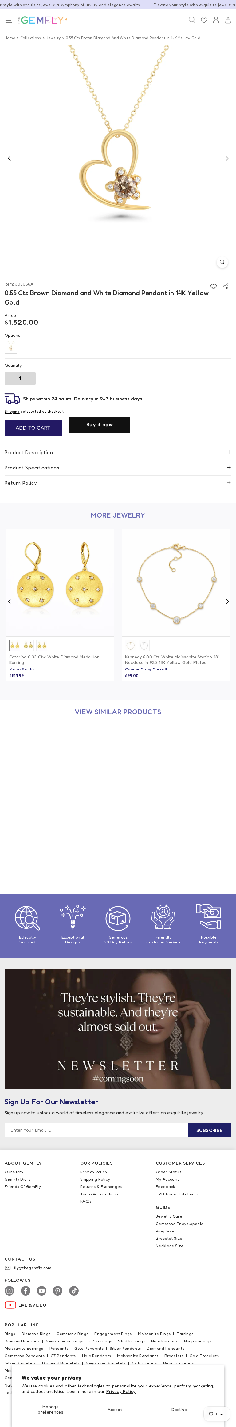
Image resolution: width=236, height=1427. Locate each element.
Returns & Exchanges (101, 1186)
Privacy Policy (93, 1171)
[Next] (226, 158)
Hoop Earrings (198, 1340)
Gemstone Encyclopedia (179, 1223)
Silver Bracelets (20, 1363)
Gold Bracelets (204, 1355)
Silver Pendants (125, 1348)
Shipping (12, 411)
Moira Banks (22, 668)
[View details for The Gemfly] (39, 20)
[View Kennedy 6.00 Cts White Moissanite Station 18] (176, 582)
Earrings (185, 1333)
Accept (115, 1409)
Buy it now (99, 424)
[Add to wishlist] (213, 286)
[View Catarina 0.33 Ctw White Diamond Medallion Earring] (60, 582)
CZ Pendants (63, 1355)
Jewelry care (169, 1216)
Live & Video (32, 1304)
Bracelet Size (169, 1238)
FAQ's (86, 1201)
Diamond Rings (36, 1333)
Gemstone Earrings (64, 1340)
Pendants (59, 1348)
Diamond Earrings (22, 1340)
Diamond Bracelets (61, 1363)
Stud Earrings (131, 1340)
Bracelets (173, 1355)
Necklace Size (170, 1245)
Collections (30, 38)
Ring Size (165, 1230)
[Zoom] (222, 262)
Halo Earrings (164, 1340)
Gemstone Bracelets (106, 1363)
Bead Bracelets (178, 1363)
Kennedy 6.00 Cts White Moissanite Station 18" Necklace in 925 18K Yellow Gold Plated (172, 659)
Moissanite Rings (154, 1333)
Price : (12, 315)
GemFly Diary (18, 1179)
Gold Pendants (89, 1348)
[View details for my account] (216, 24)
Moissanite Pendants (137, 1355)
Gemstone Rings (72, 1333)
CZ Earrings (100, 1340)
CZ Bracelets (144, 1363)
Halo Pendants (96, 1355)
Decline (179, 1409)
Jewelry (53, 38)
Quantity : (14, 365)
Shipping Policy (95, 1179)
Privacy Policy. (121, 1391)
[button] (227, 20)
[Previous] (9, 158)
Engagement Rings (113, 1333)
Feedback (165, 1186)
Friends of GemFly (23, 1186)
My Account (167, 1179)
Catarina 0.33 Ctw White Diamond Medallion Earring (54, 659)
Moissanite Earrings (24, 1348)
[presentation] (9, 601)
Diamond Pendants (165, 1348)
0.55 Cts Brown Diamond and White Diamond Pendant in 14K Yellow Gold (55, 856)
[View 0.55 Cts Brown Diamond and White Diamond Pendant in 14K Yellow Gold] (60, 779)
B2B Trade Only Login (177, 1193)
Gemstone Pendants (25, 1355)
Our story (14, 1171)
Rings (10, 1333)
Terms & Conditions (99, 1193)
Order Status (168, 1171)
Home (10, 38)
